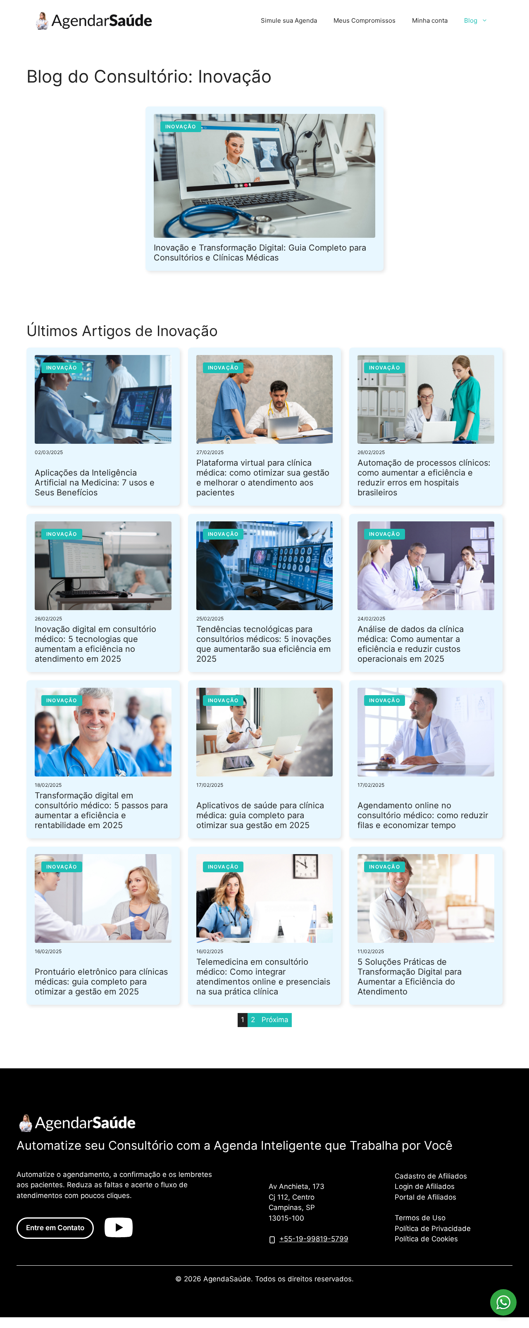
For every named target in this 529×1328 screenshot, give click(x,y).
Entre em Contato (55, 1228)
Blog (470, 20)
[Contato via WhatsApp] (503, 1302)
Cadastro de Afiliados (431, 1176)
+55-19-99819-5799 (313, 1239)
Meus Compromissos (365, 20)
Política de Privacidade (433, 1228)
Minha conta (430, 20)
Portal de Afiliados (425, 1197)
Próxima (275, 1020)
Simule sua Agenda (289, 20)
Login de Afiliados (425, 1186)
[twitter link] (118, 1228)
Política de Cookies (426, 1239)
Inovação (180, 126)
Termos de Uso (420, 1218)
